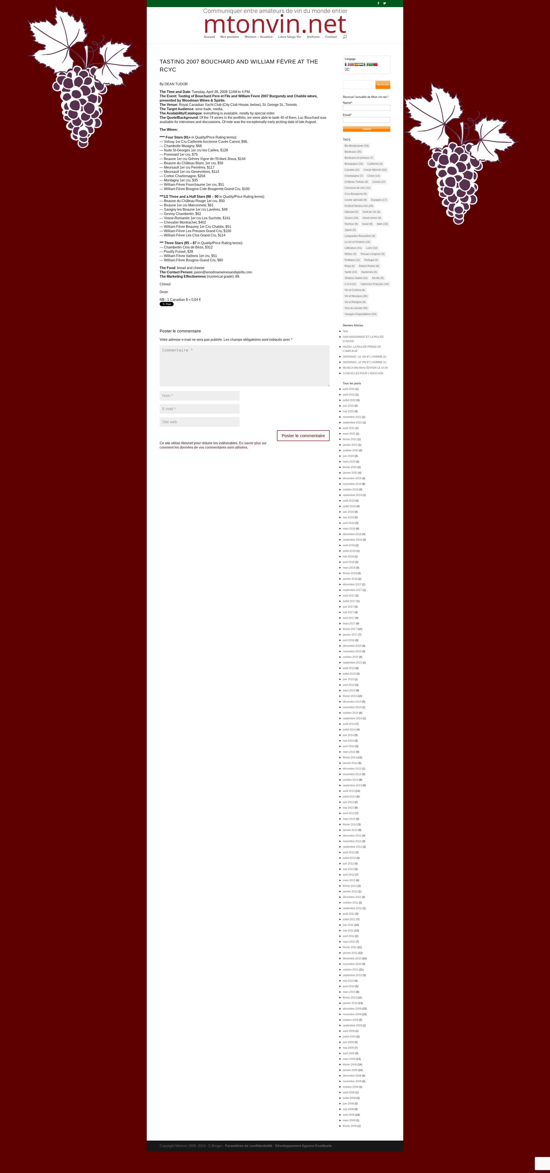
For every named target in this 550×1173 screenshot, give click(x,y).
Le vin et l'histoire (357, 241)
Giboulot (351, 211)
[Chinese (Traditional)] (375, 64)
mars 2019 (349, 528)
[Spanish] (356, 64)
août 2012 (349, 852)
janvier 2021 (350, 444)
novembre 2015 (352, 651)
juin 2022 (348, 405)
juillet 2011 (349, 919)
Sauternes (369, 272)
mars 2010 (349, 991)
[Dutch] (361, 64)
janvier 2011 (350, 952)
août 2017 (349, 595)
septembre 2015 (352, 662)
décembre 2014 (352, 701)
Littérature (353, 248)
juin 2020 (348, 456)
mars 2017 (349, 623)
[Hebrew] (347, 69)
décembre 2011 (352, 897)
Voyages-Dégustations (360, 314)
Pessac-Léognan (373, 254)
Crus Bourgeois (356, 193)
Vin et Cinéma (355, 290)
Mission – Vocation (259, 36)
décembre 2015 (352, 645)
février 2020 (350, 467)
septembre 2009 (352, 1025)
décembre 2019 (352, 478)
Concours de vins (357, 187)
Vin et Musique (356, 296)
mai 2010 (348, 980)
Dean (164, 292)
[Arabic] (370, 64)
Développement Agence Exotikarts (303, 1146)
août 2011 (348, 913)
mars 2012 (349, 880)
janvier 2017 (350, 634)
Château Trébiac (356, 181)
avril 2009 (348, 1053)
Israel (367, 223)
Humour (351, 223)
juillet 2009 (349, 1036)
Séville (378, 278)
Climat (378, 181)
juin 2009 (348, 1042)
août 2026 (349, 389)
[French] (347, 64)
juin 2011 (348, 925)
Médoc (350, 254)
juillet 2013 (349, 796)
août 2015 (349, 668)
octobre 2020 (350, 450)
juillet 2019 (349, 506)
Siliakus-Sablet (356, 278)
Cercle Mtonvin (375, 169)
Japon (350, 229)
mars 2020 (349, 461)
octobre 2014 (350, 712)
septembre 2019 (352, 495)
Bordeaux (353, 151)
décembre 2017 (352, 584)
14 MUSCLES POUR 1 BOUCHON (363, 373)
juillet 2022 (349, 400)
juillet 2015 (349, 673)
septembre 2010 (352, 975)
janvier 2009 (350, 1070)
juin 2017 (348, 606)
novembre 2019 (352, 483)
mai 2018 (348, 556)
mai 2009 (348, 1047)
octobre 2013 (350, 779)
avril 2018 (348, 562)
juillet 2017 (349, 601)
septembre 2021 (352, 422)
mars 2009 (349, 1058)
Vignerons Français (375, 284)
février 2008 (350, 1125)
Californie (375, 163)
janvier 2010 (350, 1003)
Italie (382, 223)
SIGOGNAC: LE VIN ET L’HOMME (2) (364, 356)
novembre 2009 (352, 1014)
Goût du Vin (371, 211)
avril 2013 (348, 813)
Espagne (379, 199)
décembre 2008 (352, 1075)
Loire (371, 248)
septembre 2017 (352, 590)
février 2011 (350, 947)
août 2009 (349, 1031)
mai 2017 (348, 612)
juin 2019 (348, 511)
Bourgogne (354, 163)
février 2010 (350, 997)
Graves (351, 217)
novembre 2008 (352, 1081)
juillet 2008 (349, 1098)
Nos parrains (229, 36)
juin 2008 (348, 1103)
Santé (351, 272)
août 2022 (349, 394)
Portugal (371, 260)
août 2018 (349, 545)
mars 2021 (349, 433)
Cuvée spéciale (356, 199)
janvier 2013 (350, 830)
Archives (313, 36)
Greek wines (372, 217)
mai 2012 (348, 869)
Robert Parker (369, 266)
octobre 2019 (350, 489)
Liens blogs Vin (289, 36)
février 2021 (350, 439)
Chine (373, 175)
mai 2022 (348, 411)
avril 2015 (348, 684)
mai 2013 (348, 807)
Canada (352, 169)
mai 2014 (348, 740)
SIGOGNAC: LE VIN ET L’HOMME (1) (364, 362)
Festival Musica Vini (359, 205)
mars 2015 (349, 690)
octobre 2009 (350, 1019)
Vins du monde (356, 308)
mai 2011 (348, 930)
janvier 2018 (350, 578)
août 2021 (349, 428)
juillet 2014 (349, 729)
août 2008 (349, 1092)
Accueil (209, 36)
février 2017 (350, 629)
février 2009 (350, 1064)
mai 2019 (348, 517)
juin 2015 (348, 679)
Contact (331, 36)
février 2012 (350, 885)
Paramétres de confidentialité (248, 1146)
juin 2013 (348, 802)
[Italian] (366, 64)
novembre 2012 (352, 841)
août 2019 (349, 500)
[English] (352, 64)
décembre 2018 (352, 534)
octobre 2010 (350, 969)
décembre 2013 (352, 768)
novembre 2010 (352, 964)
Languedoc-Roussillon (360, 235)
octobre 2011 (350, 902)
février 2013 (350, 824)
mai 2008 (348, 1109)
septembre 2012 (352, 846)
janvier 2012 (350, 891)
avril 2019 (348, 523)
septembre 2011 (352, 908)
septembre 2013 (352, 785)
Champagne (354, 175)
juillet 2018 (349, 550)
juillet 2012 (349, 858)
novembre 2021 (352, 416)
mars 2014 (349, 751)
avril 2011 (348, 936)
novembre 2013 (352, 774)
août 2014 (349, 724)
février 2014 (350, 757)
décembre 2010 (352, 958)
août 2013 (349, 791)
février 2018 (350, 573)
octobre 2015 (350, 657)
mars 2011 (349, 941)
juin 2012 (348, 863)
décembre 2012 (352, 835)
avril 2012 (348, 874)
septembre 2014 (352, 718)
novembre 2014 (352, 707)
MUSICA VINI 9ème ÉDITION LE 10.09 (365, 367)
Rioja (350, 266)
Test (345, 331)
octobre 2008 (350, 1086)
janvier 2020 (350, 472)
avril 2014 (348, 746)
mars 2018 (349, 567)
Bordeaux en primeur (359, 157)
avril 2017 (348, 617)
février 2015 (350, 696)
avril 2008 (348, 1114)
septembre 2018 (352, 539)
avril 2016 (348, 640)
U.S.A (350, 284)
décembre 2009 (352, 1008)
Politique (352, 260)
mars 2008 (349, 1120)
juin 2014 (348, 735)
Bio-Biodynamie (357, 145)
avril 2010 (348, 986)
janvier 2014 (350, 763)
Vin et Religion (355, 302)
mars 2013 (349, 818)
